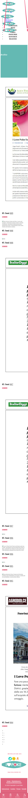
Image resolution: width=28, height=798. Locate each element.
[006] (3, 534)
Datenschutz (5, 789)
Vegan (9, 781)
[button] (16, 14)
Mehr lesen (4, 217)
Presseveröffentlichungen (14, 782)
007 (11, 384)
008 (11, 230)
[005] (3, 562)
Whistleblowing (16, 781)
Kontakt (24, 789)
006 (11, 538)
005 (11, 566)
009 (11, 213)
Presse (18, 789)
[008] (14, 226)
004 (11, 722)
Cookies (12, 789)
